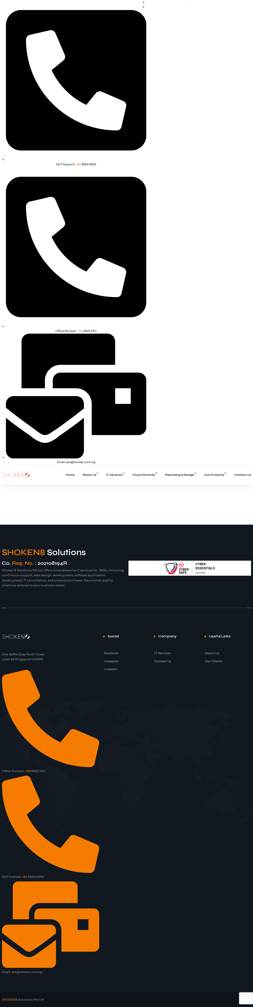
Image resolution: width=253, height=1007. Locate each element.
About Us (89, 475)
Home (70, 475)
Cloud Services (143, 475)
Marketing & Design (179, 475)
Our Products (214, 475)
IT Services (114, 475)
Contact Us (242, 475)
